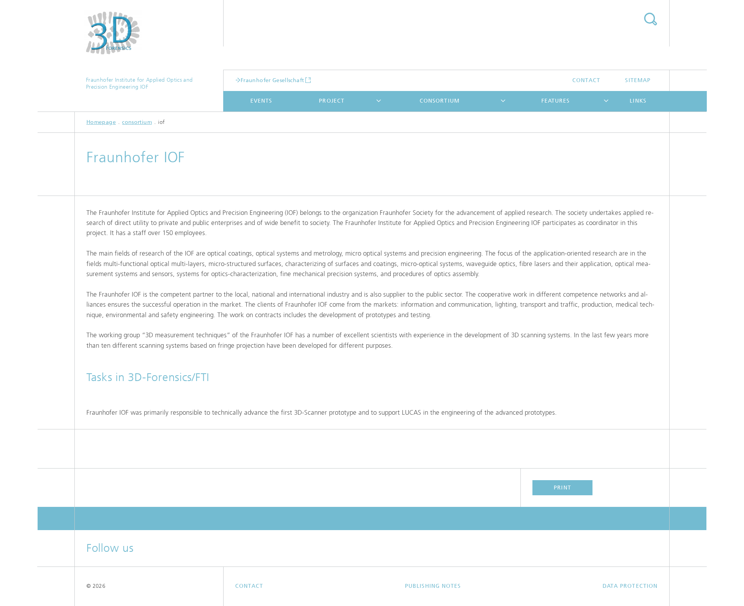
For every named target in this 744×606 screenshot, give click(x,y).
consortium (440, 101)
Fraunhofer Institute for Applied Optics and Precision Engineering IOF (139, 83)
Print (562, 487)
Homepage (101, 122)
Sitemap (638, 80)
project (331, 101)
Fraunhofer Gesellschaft (272, 80)
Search (650, 19)
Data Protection (630, 586)
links (638, 101)
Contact (586, 80)
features (555, 101)
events (261, 101)
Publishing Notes (433, 586)
